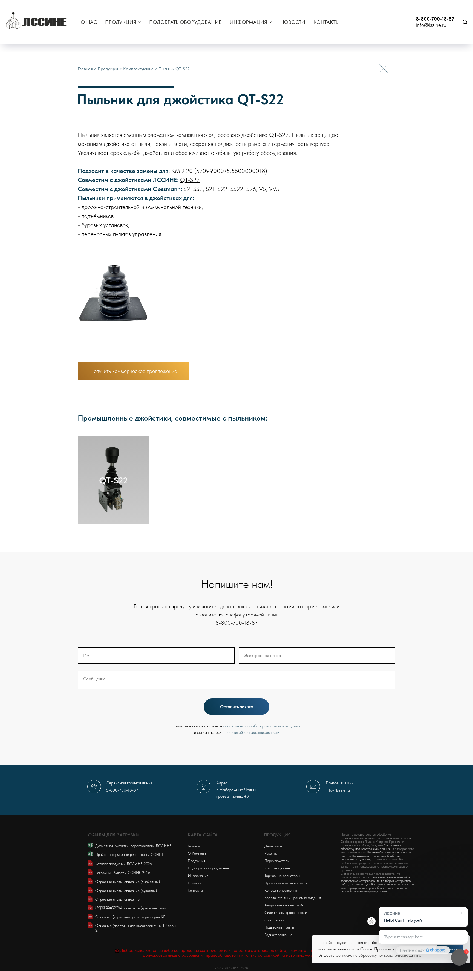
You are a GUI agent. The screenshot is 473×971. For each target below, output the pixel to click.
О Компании (198, 853)
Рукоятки (271, 853)
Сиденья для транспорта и (285, 912)
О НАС (89, 22)
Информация (198, 875)
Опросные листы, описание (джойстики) (127, 881)
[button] (465, 21)
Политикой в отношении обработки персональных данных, (370, 857)
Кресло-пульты (276, 897)
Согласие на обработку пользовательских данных (378, 955)
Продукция (108, 68)
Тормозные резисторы (282, 875)
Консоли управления (280, 890)
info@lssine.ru (431, 25)
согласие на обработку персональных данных (262, 726)
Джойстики (273, 846)
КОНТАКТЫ (326, 22)
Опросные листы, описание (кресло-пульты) (130, 908)
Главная (86, 68)
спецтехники (274, 920)
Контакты (195, 890)
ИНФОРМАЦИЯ (248, 22)
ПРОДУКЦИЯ (120, 22)
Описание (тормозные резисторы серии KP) (130, 917)
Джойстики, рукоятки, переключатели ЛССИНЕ (133, 846)
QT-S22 (190, 179)
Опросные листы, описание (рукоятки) (126, 890)
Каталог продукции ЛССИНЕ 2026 (123, 864)
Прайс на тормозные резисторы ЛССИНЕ (129, 854)
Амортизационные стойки (285, 905)
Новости (194, 883)
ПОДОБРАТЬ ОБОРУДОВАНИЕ (185, 22)
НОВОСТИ (292, 22)
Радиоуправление (278, 934)
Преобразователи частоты (285, 883)
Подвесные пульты (279, 927)
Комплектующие (139, 68)
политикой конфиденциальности (252, 732)
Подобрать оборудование (208, 868)
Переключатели (276, 861)
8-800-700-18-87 (435, 19)
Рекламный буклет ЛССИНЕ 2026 (122, 872)
